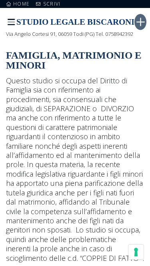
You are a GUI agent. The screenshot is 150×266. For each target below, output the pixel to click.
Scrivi (51, 3)
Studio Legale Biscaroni (75, 22)
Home (21, 3)
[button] (11, 22)
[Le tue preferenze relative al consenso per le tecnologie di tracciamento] (136, 252)
